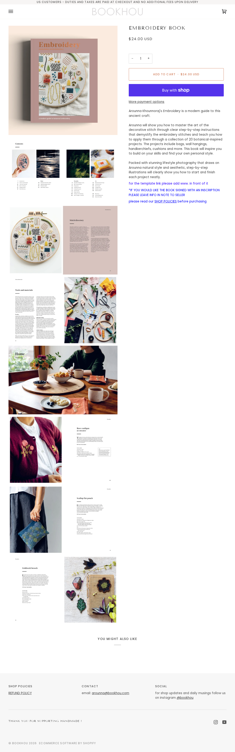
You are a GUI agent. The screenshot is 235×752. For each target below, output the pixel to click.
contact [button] (90, 686)
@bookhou (185, 698)
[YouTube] (224, 722)
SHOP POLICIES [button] (20, 686)
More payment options (146, 102)
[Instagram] (216, 722)
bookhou (20, 743)
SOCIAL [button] (161, 686)
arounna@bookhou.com (110, 693)
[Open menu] (15, 11)
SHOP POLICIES (165, 201)
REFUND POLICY (20, 693)
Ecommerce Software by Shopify (67, 743)
